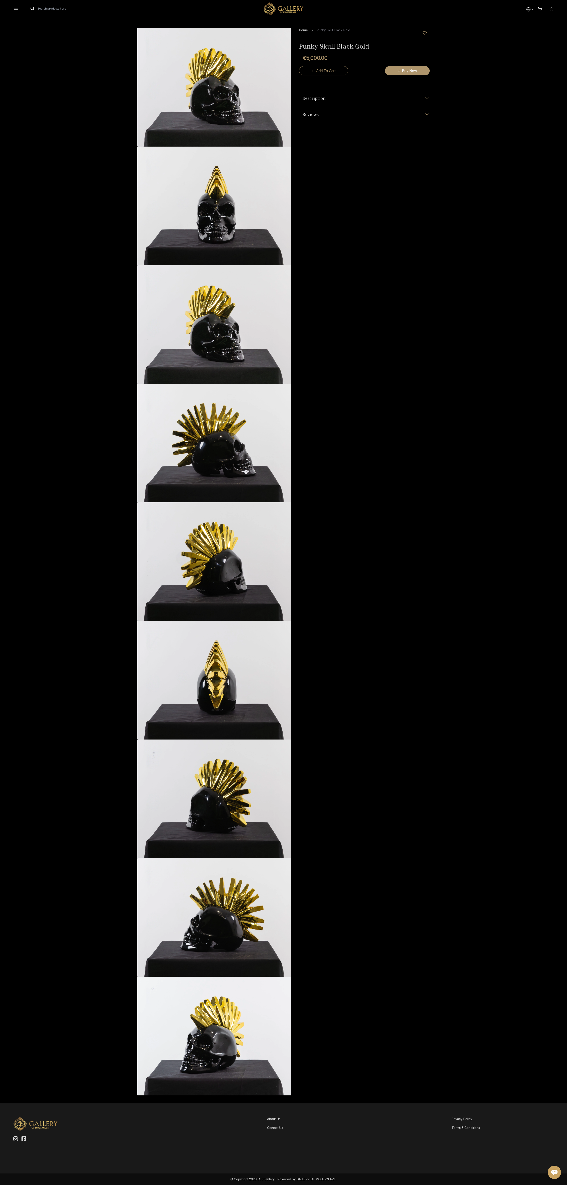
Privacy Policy (462, 1119)
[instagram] (15, 1138)
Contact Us (275, 1128)
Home (303, 30)
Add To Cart (326, 71)
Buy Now (409, 71)
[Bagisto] (283, 8)
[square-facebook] (23, 1138)
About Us (273, 1119)
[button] (528, 9)
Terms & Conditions (466, 1128)
